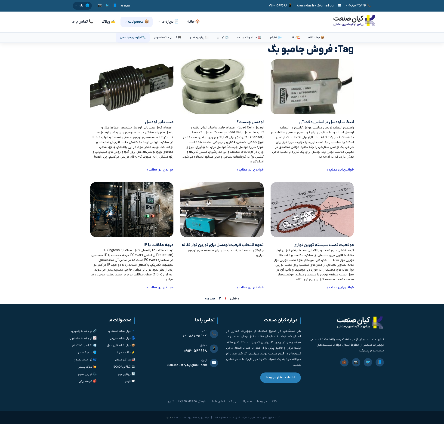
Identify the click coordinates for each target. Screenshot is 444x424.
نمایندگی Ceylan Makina (192, 401)
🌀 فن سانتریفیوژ (85, 360)
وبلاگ (232, 401)
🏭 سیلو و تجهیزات (249, 38)
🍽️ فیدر (130, 381)
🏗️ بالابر (295, 38)
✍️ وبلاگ (109, 21)
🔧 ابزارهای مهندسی (133, 38)
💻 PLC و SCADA (124, 367)
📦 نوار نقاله (316, 38)
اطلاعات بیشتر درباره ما (280, 377)
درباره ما (262, 401)
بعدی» (210, 298)
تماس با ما (218, 401)
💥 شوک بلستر (87, 367)
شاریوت (169, 417)
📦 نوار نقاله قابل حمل (121, 345)
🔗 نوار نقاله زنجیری (84, 331)
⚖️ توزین (223, 38)
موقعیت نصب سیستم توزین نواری (323, 245)
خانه (274, 401)
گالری (170, 401)
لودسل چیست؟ (250, 122)
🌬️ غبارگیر (276, 38)
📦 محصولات (138, 21)
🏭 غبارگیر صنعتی (124, 360)
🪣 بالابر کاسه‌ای (87, 352)
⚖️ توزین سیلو (87, 374)
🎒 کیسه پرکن (88, 381)
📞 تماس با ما (82, 21)
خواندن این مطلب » (340, 170)
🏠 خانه (193, 21)
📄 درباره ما (170, 21)
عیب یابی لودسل (159, 122)
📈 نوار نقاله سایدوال (83, 338)
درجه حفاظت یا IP (158, 245)
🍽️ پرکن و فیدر (199, 38)
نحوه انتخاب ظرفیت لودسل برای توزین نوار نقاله (223, 245)
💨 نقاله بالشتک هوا (84, 345)
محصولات (247, 401)
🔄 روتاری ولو (126, 374)
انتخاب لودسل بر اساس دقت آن (326, 122)
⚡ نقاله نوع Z (126, 352)
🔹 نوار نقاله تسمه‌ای (121, 331)
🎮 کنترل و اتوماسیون (167, 38)
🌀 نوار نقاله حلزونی (122, 338)
